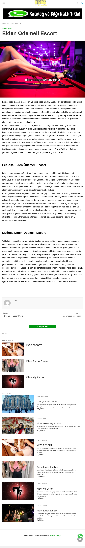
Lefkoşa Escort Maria (47, 401)
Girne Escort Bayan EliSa (49, 423)
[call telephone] (82, 3)
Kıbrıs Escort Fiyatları (37, 361)
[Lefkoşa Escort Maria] (18, 404)
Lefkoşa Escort (43, 396)
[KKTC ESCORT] (13, 349)
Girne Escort (42, 418)
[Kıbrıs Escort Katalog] (18, 513)
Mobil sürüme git (55, 536)
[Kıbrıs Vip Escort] (13, 381)
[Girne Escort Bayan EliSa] (18, 425)
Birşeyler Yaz (42, 327)
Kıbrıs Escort (17, 23)
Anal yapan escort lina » (72, 316)
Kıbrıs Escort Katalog (47, 510)
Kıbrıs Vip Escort (35, 377)
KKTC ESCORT (34, 345)
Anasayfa (5, 23)
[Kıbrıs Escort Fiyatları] (13, 365)
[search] (77, 3)
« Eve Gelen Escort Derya (13, 316)
